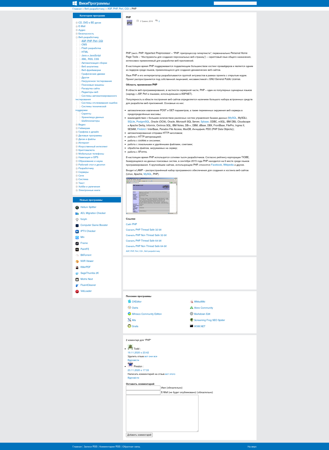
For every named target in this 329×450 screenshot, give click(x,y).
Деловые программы (90, 135)
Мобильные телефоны (91, 153)
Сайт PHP (131, 224)
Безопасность (86, 33)
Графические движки (93, 73)
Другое (85, 77)
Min (82, 237)
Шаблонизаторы (91, 120)
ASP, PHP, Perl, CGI (118, 8)
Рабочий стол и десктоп (91, 164)
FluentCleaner (88, 285)
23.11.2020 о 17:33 (138, 370)
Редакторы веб (90, 92)
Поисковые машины (93, 84)
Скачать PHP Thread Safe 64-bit (143, 240)
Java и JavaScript (91, 55)
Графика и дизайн (88, 131)
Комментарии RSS (109, 446)
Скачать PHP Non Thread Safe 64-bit (146, 246)
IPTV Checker (88, 231)
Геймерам (84, 128)
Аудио (81, 30)
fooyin (84, 219)
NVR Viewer (87, 261)
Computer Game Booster (94, 225)
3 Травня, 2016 (146, 21)
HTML (85, 51)
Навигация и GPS (88, 157)
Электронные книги (89, 190)
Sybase (205, 121)
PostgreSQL (143, 121)
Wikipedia (228, 164)
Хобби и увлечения (89, 186)
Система (83, 179)
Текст (81, 182)
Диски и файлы (87, 139)
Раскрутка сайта (91, 88)
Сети (81, 175)
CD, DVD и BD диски (89, 22)
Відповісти (133, 360)
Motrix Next (87, 279)
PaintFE (85, 249)
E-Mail (81, 26)
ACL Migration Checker (93, 213)
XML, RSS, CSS (90, 59)
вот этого (170, 373)
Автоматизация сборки (94, 62)
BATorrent (86, 255)
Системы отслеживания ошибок (99, 102)
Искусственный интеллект (92, 146)
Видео (82, 124)
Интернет (83, 142)
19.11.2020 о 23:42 (138, 352)
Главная (77, 8)
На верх (252, 446)
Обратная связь (131, 446)
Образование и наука (90, 161)
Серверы (83, 172)
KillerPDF (86, 267)
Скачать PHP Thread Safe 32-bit (143, 229)
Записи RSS (90, 446)
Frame (84, 243)
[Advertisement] (190, 39)
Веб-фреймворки (91, 70)
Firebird (141, 129)
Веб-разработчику (94, 8)
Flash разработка (91, 48)
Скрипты (86, 113)
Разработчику (86, 168)
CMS (84, 44)
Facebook (216, 164)
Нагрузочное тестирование (97, 81)
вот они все (150, 356)
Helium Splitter (88, 207)
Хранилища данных (93, 117)
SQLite (131, 121)
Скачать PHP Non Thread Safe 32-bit (146, 235)
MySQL (233, 117)
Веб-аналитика (90, 66)
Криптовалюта (86, 150)
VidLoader (86, 291)
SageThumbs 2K (90, 273)
